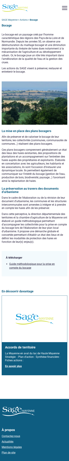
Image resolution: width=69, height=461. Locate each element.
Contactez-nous (11, 436)
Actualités (7, 441)
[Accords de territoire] (34, 319)
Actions (24, 19)
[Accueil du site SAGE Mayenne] (15, 8)
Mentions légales (12, 447)
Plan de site (8, 452)
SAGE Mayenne (10, 19)
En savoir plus (13, 366)
